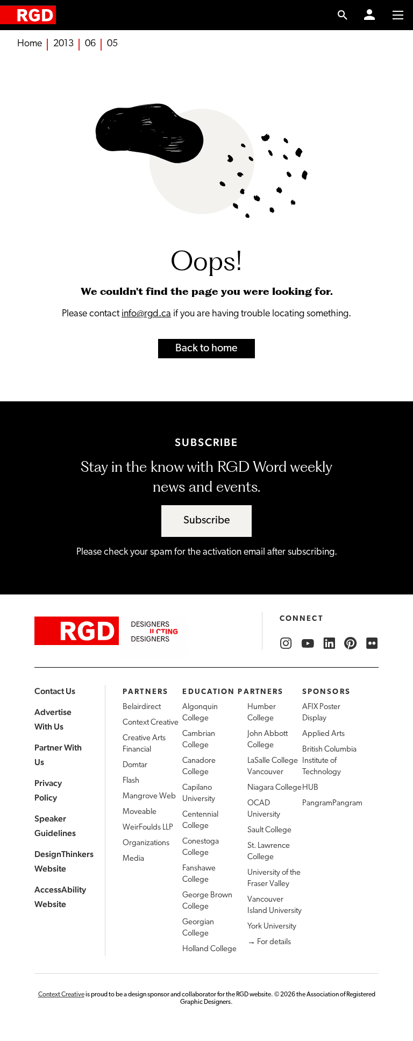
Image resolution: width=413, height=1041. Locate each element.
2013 (63, 44)
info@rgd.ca (146, 314)
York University (271, 927)
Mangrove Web (149, 796)
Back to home (206, 348)
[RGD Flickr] (372, 643)
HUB (310, 788)
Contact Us (54, 691)
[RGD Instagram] (286, 643)
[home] (28, 14)
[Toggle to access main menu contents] (398, 15)
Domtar (135, 765)
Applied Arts (323, 734)
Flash (131, 781)
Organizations (146, 843)
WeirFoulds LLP (148, 828)
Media (133, 859)
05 (112, 44)
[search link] (343, 15)
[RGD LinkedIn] (329, 643)
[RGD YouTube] (307, 643)
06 (90, 44)
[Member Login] (369, 15)
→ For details (269, 942)
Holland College (209, 949)
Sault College (269, 830)
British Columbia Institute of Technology (329, 761)
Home (29, 44)
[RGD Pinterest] (350, 643)
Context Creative (151, 723)
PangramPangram (332, 803)
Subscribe (206, 520)
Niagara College (274, 788)
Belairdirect (142, 707)
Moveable (139, 812)
